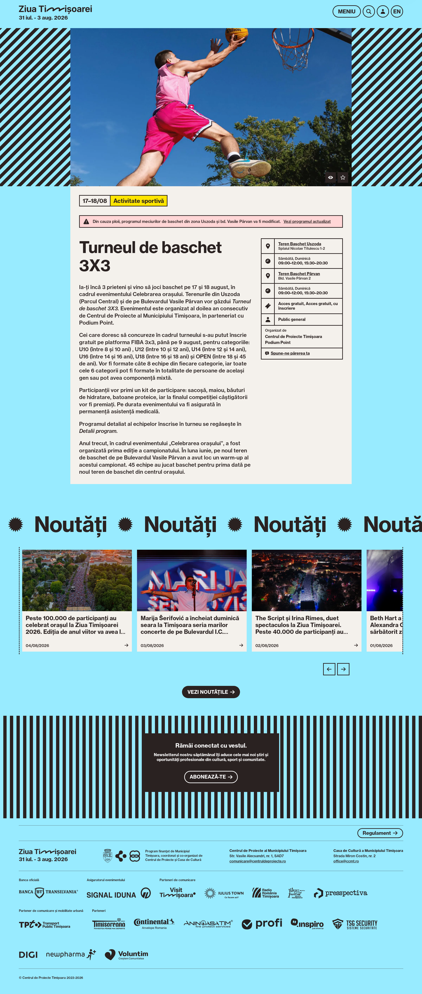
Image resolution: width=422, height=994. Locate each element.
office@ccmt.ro (346, 861)
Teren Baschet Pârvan (299, 273)
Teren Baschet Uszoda (299, 243)
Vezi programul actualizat (307, 221)
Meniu (346, 11)
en (397, 11)
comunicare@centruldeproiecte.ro (257, 861)
